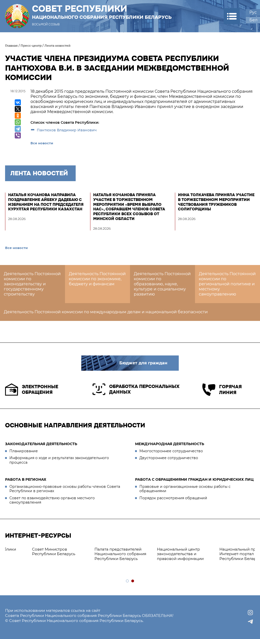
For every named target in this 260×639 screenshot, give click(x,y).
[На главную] (17, 16)
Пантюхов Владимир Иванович (67, 130)
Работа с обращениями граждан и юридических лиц (194, 479)
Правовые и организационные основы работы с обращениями (185, 488)
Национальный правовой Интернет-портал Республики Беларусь (49, 554)
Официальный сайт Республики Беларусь (170, 551)
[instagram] (250, 612)
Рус (253, 12)
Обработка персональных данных (144, 389)
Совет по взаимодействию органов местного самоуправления (52, 500)
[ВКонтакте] (18, 102)
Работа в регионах (25, 479)
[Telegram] (18, 129)
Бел (253, 20)
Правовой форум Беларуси (114, 549)
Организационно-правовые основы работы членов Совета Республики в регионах (64, 488)
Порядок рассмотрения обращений (173, 498)
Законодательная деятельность (41, 444)
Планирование (23, 451)
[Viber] (18, 135)
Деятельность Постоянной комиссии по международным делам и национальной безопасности (106, 311)
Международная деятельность (169, 444)
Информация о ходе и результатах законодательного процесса (59, 460)
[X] (18, 109)
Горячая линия (230, 389)
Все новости (41, 143)
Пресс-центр (31, 46)
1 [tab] (127, 581)
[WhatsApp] (18, 122)
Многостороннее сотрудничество (171, 451)
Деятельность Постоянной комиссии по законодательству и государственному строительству (32, 284)
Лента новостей (57, 46)
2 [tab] (133, 581)
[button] (232, 16)
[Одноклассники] (18, 116)
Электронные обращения (40, 389)
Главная (11, 46)
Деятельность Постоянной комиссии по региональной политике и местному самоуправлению (227, 284)
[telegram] (250, 621)
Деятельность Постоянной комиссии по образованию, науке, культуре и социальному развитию (162, 284)
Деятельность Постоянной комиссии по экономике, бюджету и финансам (97, 278)
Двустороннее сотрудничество (168, 458)
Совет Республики (102, 12)
